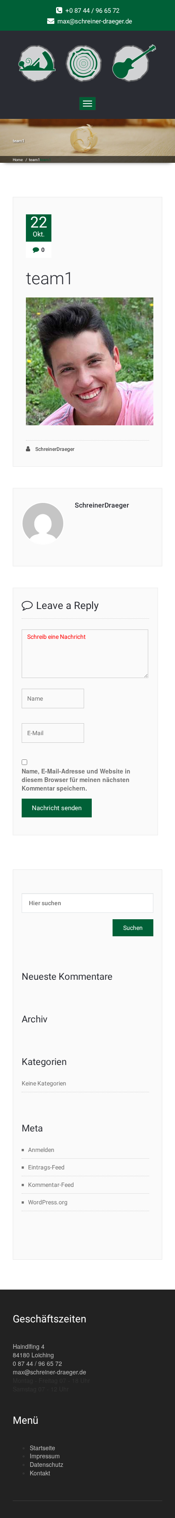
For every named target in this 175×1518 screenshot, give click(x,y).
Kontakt (40, 1473)
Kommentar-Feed (51, 1184)
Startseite (42, 1447)
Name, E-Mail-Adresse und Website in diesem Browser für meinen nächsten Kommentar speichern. (76, 779)
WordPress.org (48, 1202)
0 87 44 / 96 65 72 (37, 1363)
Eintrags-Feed (46, 1167)
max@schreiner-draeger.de (49, 1372)
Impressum (45, 1456)
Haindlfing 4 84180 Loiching (33, 1350)
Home (18, 160)
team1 (34, 160)
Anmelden (41, 1149)
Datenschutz (46, 1464)
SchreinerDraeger (54, 449)
